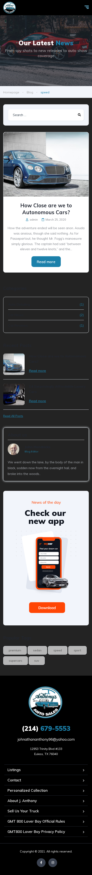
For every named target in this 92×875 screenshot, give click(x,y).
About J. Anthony (22, 800)
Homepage (11, 92)
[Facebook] (41, 862)
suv (36, 661)
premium (15, 650)
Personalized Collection (27, 790)
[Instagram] (52, 862)
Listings (14, 769)
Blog (30, 92)
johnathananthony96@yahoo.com (46, 739)
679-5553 (46, 728)
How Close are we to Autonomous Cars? (46, 208)
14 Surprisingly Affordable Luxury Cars (57, 389)
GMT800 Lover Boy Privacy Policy (36, 831)
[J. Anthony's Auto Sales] (9, 7)
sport (77, 650)
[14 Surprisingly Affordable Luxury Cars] (14, 394)
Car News (16, 315)
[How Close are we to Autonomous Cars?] (46, 164)
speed (57, 650)
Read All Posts (13, 416)
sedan (37, 650)
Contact (14, 780)
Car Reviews (18, 325)
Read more (46, 261)
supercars (15, 661)
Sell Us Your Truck (23, 811)
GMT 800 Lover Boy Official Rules (36, 821)
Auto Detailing (19, 304)
